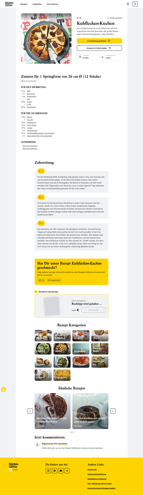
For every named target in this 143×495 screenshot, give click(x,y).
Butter (29, 117)
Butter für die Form (30, 146)
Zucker (29, 102)
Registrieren (47, 443)
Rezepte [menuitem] (23, 4)
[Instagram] (48, 470)
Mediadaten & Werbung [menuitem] (97, 479)
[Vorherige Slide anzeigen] (30, 411)
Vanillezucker (32, 130)
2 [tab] (71, 432)
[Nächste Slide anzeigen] (113, 411)
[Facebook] (67, 470)
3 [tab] (73, 432)
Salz (28, 99)
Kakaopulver (31, 96)
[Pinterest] (54, 470)
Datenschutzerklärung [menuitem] (97, 474)
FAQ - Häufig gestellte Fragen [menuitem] (100, 483)
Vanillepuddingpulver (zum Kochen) (40, 133)
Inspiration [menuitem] (37, 4)
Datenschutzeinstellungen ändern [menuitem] (101, 488)
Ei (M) (29, 104)
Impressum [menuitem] (92, 469)
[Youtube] (60, 470)
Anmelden (62, 443)
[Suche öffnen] (135, 4)
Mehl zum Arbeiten (30, 148)
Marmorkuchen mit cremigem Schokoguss (89, 419)
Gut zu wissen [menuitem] (52, 4)
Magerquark (31, 122)
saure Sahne (31, 125)
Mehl (29, 91)
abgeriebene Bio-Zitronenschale (39, 136)
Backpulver (31, 94)
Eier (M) (30, 120)
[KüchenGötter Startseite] (9, 4)
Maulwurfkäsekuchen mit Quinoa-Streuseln (51, 419)
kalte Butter (31, 107)
